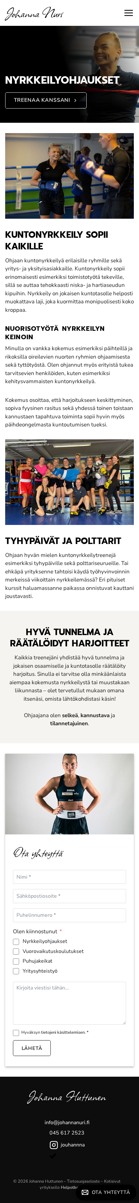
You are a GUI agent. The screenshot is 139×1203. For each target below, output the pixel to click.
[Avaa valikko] (128, 13)
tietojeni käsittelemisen (63, 1032)
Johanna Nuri (33, 13)
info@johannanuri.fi (67, 1122)
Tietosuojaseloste (83, 1181)
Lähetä (32, 1048)
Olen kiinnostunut (35, 931)
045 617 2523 (66, 1132)
